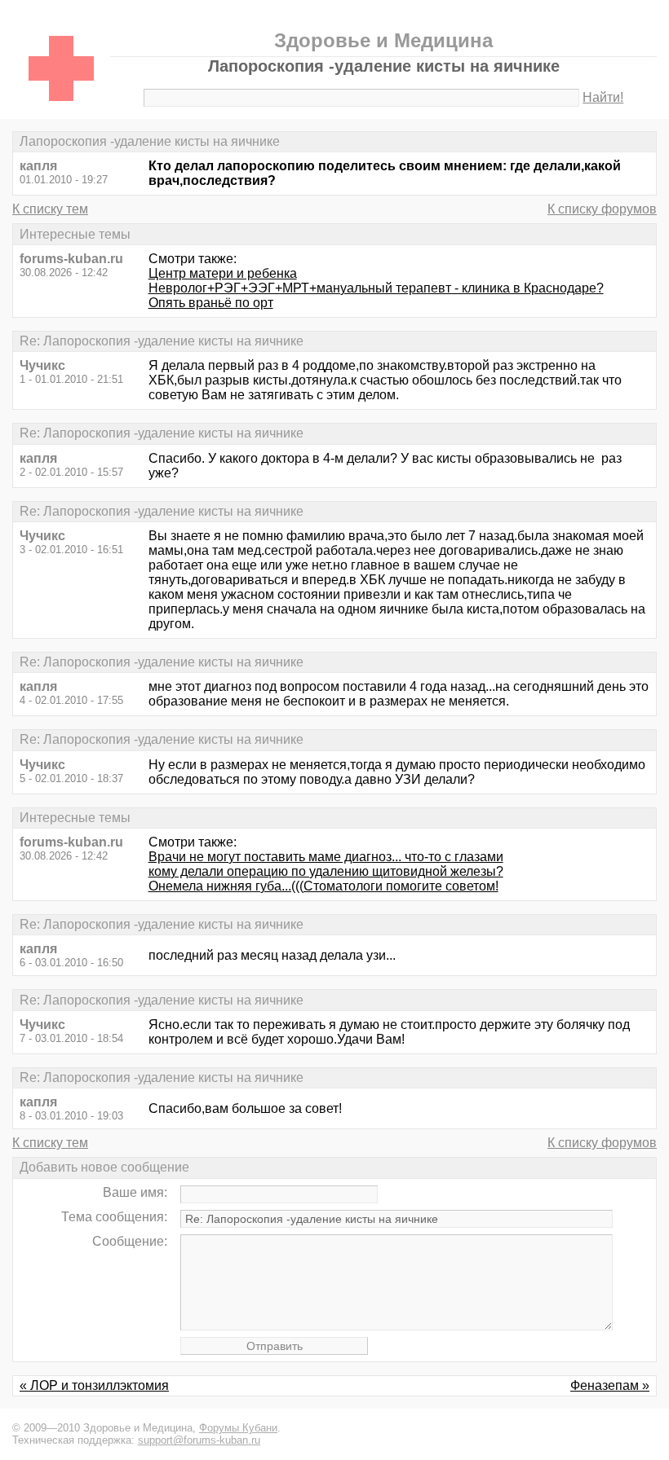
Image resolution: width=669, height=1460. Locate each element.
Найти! (603, 97)
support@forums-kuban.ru (199, 1440)
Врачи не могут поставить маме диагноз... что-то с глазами (325, 857)
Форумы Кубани (238, 1428)
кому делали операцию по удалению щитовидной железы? (325, 871)
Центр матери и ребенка (222, 273)
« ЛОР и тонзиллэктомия (94, 1385)
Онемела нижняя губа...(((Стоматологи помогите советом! (323, 886)
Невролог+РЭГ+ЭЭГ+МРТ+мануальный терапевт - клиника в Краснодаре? (376, 288)
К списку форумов (602, 209)
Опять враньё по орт (210, 303)
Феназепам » (609, 1385)
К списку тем (50, 209)
